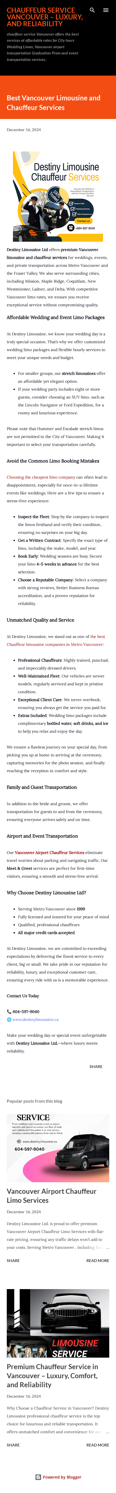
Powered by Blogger (61, 1477)
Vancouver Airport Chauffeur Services (49, 852)
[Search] (92, 10)
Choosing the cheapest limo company (41, 477)
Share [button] (96, 1066)
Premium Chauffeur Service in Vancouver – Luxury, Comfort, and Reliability (52, 1375)
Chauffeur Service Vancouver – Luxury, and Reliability (45, 17)
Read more (97, 1260)
